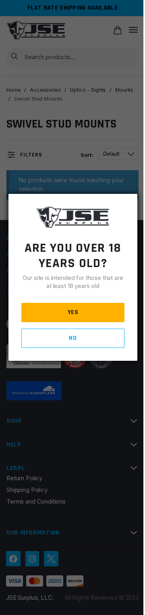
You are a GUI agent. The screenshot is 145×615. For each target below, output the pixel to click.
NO (73, 338)
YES (73, 312)
